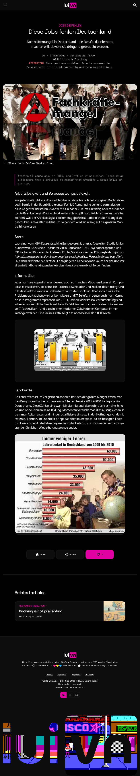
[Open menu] (5, 5)
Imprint (76, 674)
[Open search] (135, 5)
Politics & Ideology (72, 59)
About (49, 674)
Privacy (89, 674)
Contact (61, 674)
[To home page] (70, 5)
